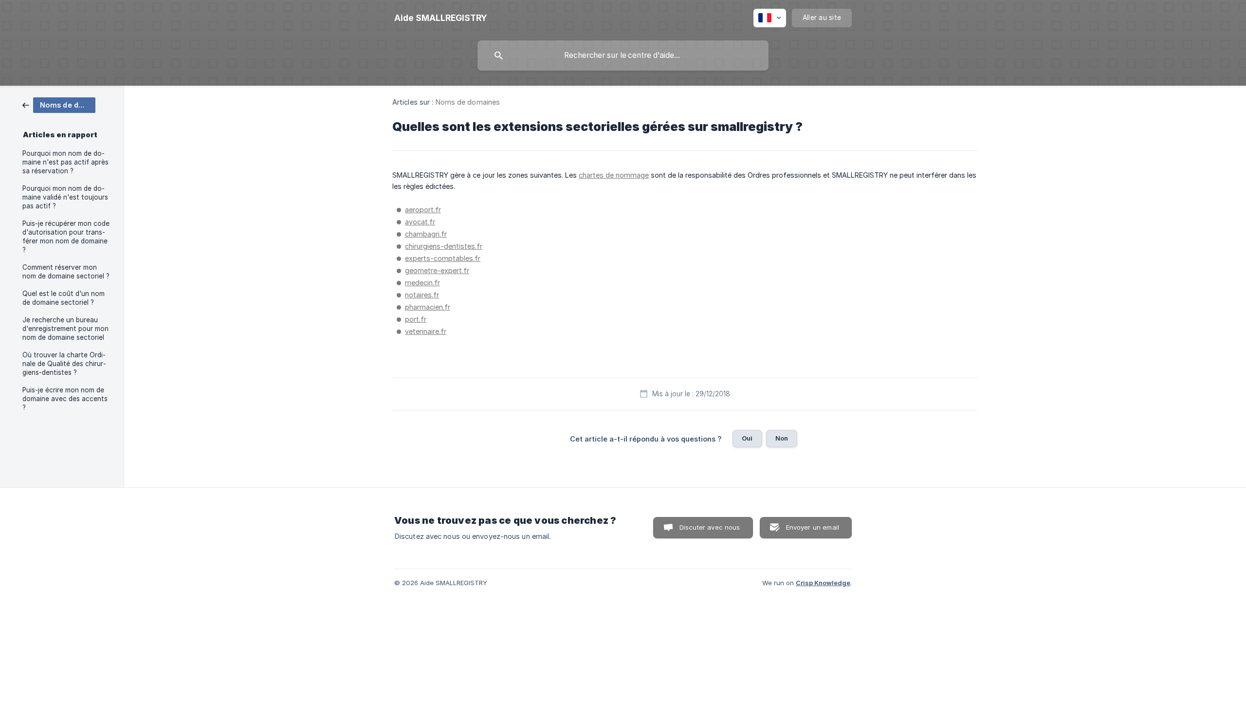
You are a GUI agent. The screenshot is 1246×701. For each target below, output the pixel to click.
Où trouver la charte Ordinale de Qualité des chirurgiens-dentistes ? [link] (64, 363)
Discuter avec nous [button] (709, 527)
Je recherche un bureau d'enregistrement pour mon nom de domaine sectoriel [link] (65, 328)
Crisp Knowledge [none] (823, 583)
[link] (58, 104)
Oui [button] (747, 438)
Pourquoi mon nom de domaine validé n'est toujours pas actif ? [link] (65, 197)
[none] (440, 18)
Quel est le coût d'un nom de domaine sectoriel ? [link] (63, 298)
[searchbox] (623, 55)
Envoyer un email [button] (812, 527)
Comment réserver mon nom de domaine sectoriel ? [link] (66, 271)
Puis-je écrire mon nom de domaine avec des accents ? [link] (65, 398)
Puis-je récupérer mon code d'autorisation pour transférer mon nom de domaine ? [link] (66, 237)
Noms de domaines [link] (468, 102)
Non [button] (781, 438)
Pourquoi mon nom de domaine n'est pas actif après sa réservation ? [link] (65, 162)
